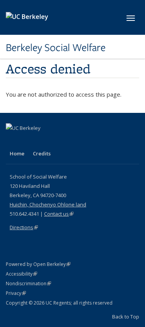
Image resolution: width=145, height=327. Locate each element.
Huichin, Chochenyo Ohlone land (48, 204)
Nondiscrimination (28, 283)
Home (17, 153)
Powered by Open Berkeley (38, 264)
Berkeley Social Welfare (56, 47)
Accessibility (21, 274)
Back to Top (125, 316)
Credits (42, 153)
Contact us (58, 213)
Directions (24, 227)
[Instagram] (58, 141)
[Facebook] (13, 141)
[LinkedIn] (28, 141)
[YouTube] (43, 141)
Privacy (16, 293)
